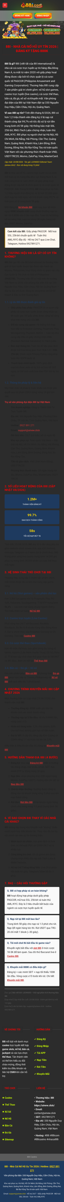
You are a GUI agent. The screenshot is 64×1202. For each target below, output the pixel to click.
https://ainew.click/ (44, 1105)
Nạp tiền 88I (17, 784)
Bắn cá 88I (31, 673)
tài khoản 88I (25, 207)
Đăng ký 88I (36, 763)
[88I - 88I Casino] (32, 5)
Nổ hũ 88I (35, 611)
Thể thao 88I (40, 661)
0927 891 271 (27, 425)
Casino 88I (29, 636)
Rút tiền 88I (26, 802)
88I (52, 1097)
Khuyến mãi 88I (15, 980)
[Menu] (5, 5)
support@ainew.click (29, 430)
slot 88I (37, 948)
